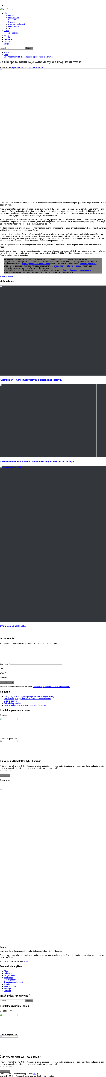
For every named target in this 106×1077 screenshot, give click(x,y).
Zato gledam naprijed (12, 703)
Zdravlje (7, 991)
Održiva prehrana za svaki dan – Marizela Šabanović (25, 705)
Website (3, 677)
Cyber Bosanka (36, 67)
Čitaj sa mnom (13, 18)
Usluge (6, 35)
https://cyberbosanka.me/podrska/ (67, 266)
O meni (6, 31)
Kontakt (7, 37)
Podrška (7, 41)
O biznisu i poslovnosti (16, 24)
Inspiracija (12, 20)
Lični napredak (10, 980)
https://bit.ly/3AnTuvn (88, 264)
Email (3, 673)
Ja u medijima (13, 33)
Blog (5, 13)
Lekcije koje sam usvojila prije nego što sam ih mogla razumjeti (30, 696)
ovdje (25, 961)
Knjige (6, 44)
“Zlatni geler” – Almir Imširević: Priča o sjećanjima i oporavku (31, 380)
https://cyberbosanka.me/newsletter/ (77, 270)
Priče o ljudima (13, 26)
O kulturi (11, 22)
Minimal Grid (35, 1076)
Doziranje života (10, 701)
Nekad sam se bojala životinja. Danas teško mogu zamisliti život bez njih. (37, 461)
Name (3, 668)
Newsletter (8, 39)
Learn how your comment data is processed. (51, 687)
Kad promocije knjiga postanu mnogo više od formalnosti (27, 699)
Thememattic (48, 1076)
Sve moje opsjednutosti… (13, 626)
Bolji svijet (12, 15)
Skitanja (11, 28)
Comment (5, 664)
